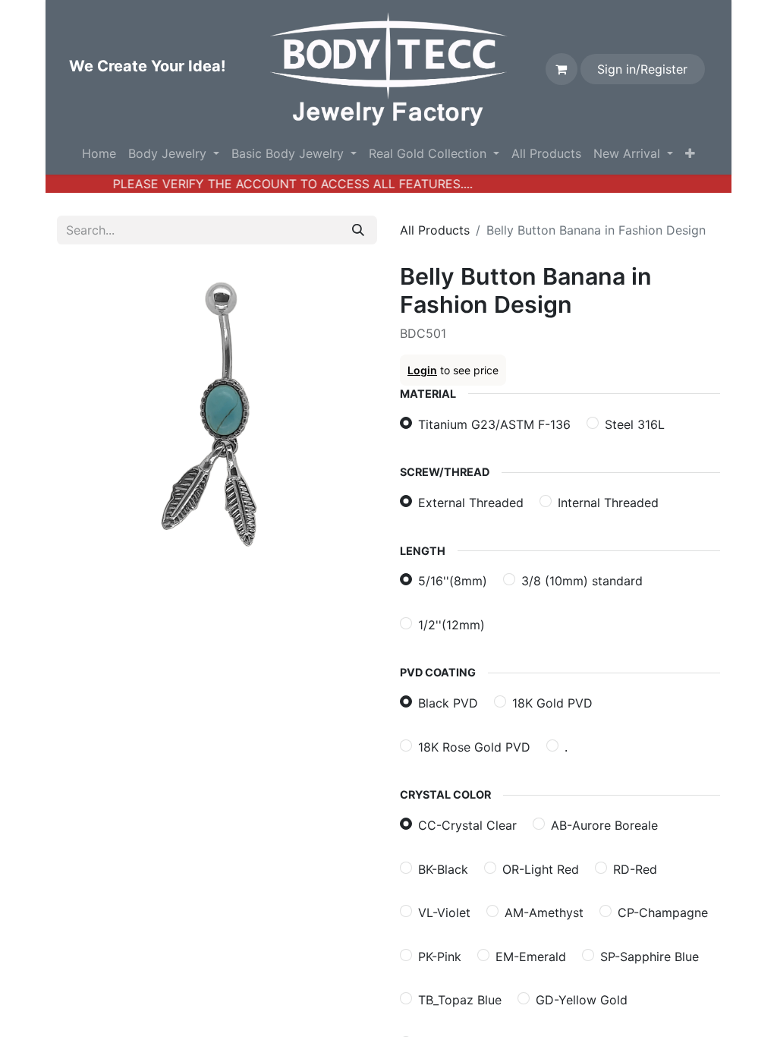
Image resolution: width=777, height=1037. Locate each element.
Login (422, 370)
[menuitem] (99, 153)
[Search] (358, 230)
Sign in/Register (642, 69)
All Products (435, 230)
